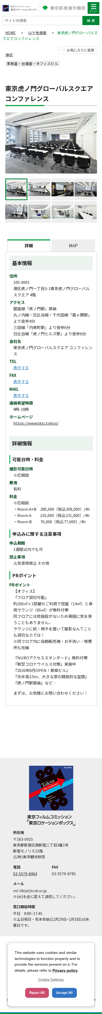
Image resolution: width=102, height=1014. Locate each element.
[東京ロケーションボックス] (20, 7)
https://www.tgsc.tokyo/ (36, 423)
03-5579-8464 (25, 873)
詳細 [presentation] (29, 245)
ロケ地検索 (37, 32)
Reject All (37, 993)
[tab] (28, 245)
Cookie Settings (51, 980)
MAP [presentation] (73, 245)
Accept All (64, 993)
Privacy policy (65, 970)
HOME (10, 32)
